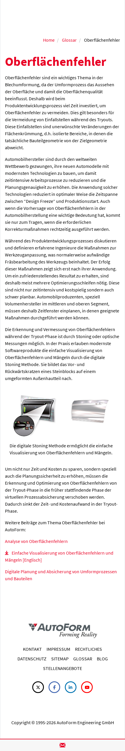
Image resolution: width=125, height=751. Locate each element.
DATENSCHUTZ (32, 659)
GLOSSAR (82, 659)
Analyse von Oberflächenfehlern (36, 541)
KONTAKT (32, 649)
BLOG (102, 659)
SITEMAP (60, 659)
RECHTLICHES (88, 649)
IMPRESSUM (58, 649)
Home (49, 40)
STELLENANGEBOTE (62, 668)
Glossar (69, 40)
